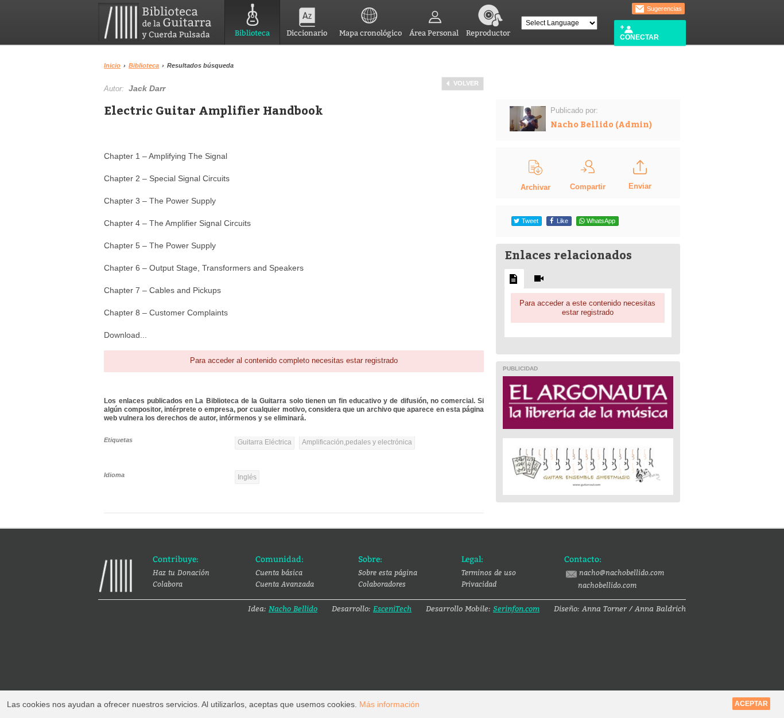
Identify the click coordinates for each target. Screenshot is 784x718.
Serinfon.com (516, 608)
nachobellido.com (607, 585)
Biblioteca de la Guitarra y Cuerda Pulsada (159, 22)
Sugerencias (663, 8)
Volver (466, 83)
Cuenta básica (278, 572)
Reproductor (488, 33)
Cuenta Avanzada (284, 583)
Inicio (112, 65)
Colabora (168, 583)
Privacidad (478, 583)
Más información (389, 704)
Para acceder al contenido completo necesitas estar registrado (294, 360)
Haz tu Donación (181, 572)
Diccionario (306, 33)
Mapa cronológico (370, 33)
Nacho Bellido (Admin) (601, 124)
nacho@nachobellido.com (621, 572)
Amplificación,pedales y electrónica (357, 442)
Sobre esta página (387, 572)
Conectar (639, 37)
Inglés (247, 477)
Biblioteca (252, 33)
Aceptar (751, 704)
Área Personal (434, 33)
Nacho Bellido (293, 608)
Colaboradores (382, 583)
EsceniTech (392, 608)
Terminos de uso (488, 572)
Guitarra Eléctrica (265, 442)
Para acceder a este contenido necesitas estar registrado (587, 308)
